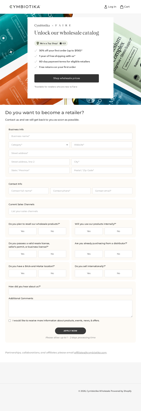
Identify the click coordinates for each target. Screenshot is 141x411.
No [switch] (52, 231)
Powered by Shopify (121, 391)
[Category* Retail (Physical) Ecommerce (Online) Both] (39, 144)
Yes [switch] (22, 231)
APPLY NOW (70, 331)
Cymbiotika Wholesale (98, 391)
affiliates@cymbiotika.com (90, 352)
